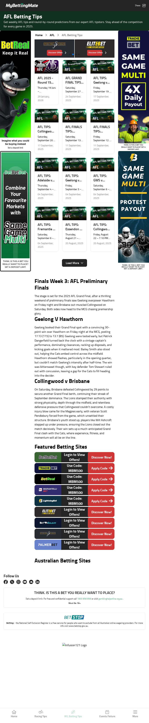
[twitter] (12, 582)
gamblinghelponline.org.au (110, 598)
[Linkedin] (37, 582)
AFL (52, 35)
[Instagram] (18, 582)
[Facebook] (6, 582)
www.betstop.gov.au (78, 625)
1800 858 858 (84, 598)
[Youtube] (25, 582)
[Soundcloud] (31, 582)
